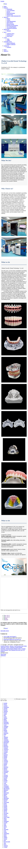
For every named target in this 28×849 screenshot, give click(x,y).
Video (8, 39)
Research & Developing (12, 25)
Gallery (8, 40)
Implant (8, 11)
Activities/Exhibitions (12, 28)
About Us (6, 17)
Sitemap (12, 646)
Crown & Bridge (11, 10)
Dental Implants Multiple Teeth (13, 648)
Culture (8, 20)
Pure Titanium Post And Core (16, 650)
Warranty (9, 30)
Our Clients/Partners (11, 26)
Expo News (9, 36)
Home (5, 6)
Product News (10, 35)
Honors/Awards (10, 24)
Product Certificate (11, 44)
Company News (10, 33)
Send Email (3, 654)
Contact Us (6, 45)
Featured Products (5, 646)
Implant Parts (10, 14)
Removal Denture (11, 13)
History (8, 18)
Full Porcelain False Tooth (20, 646)
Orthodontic (9, 9)
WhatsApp (3, 655)
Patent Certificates (11, 43)
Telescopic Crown (5, 647)
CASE (5, 37)
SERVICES (6, 29)
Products (6, 7)
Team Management (11, 21)
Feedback (9, 47)
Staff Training (10, 22)
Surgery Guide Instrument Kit (14, 16)
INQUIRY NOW (5, 630)
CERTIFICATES (8, 41)
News (5, 32)
